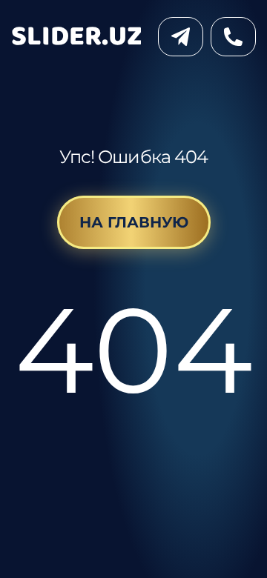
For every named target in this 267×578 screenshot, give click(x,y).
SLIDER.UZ (76, 36)
